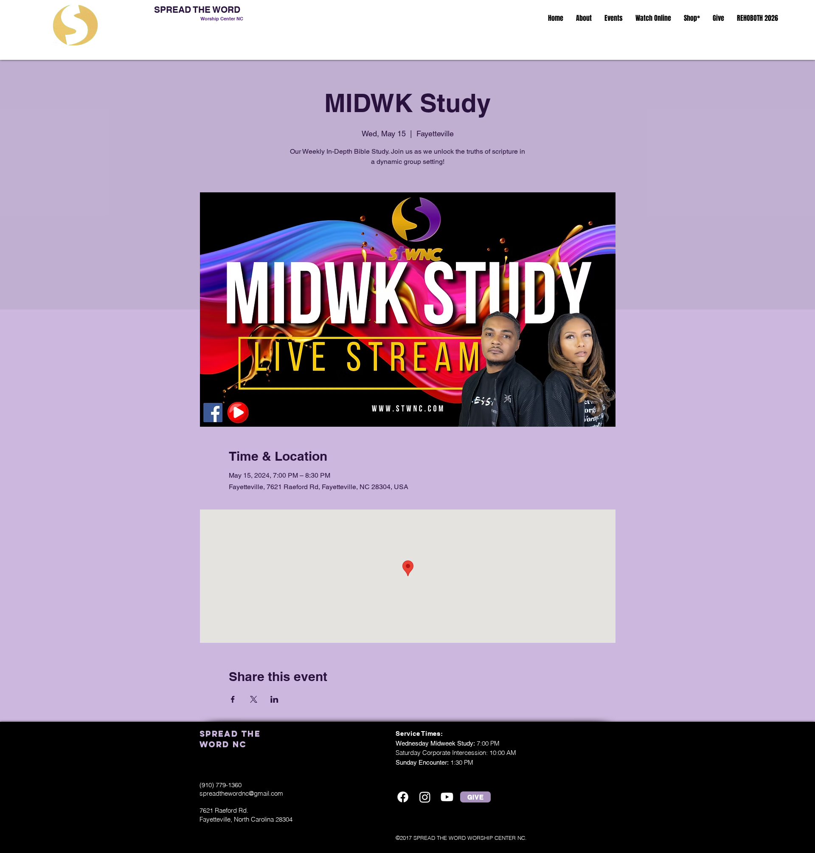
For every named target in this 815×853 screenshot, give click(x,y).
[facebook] (403, 797)
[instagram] (425, 797)
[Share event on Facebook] (233, 699)
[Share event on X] (254, 699)
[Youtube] (447, 797)
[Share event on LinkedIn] (274, 699)
